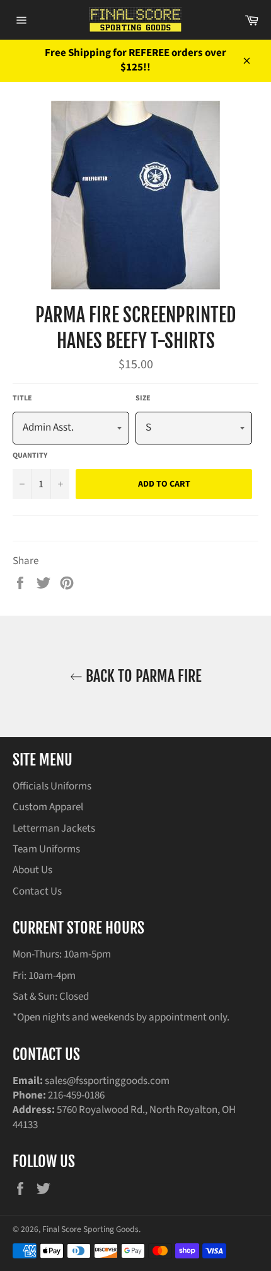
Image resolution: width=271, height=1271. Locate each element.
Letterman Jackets (54, 828)
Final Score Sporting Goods (90, 1229)
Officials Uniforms (52, 786)
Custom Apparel (48, 807)
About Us (32, 870)
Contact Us (37, 891)
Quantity (30, 456)
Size (143, 398)
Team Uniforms (46, 849)
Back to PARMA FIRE (142, 676)
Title (22, 398)
